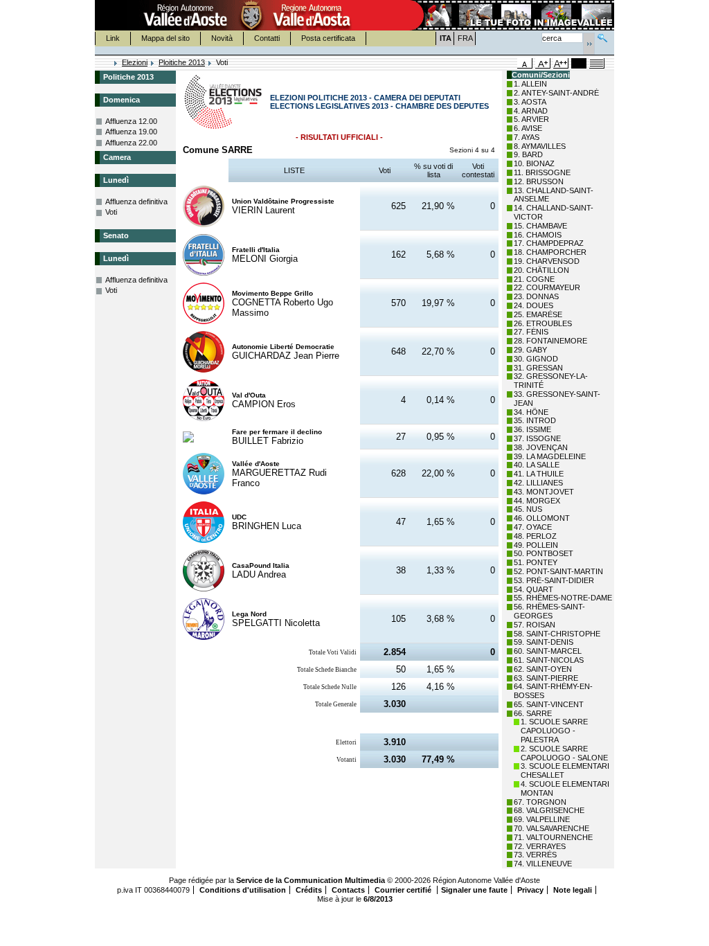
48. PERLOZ (535, 536)
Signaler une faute (474, 890)
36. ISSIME (532, 429)
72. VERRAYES (540, 846)
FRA (465, 38)
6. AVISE (528, 128)
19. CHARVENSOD (547, 261)
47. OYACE (533, 527)
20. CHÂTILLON (541, 270)
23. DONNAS (536, 296)
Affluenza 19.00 (131, 131)
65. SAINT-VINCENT (549, 704)
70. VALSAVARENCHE (551, 828)
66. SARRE (533, 713)
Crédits (309, 890)
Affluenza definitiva (136, 201)
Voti (111, 212)
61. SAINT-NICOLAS (549, 660)
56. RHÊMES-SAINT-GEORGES (549, 611)
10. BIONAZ (534, 163)
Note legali (572, 890)
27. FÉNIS (531, 332)
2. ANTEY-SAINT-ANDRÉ (556, 93)
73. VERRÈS (535, 854)
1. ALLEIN (530, 84)
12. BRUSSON (539, 181)
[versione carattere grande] (542, 63)
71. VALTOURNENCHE (553, 837)
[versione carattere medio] (524, 63)
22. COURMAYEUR (547, 287)
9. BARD (528, 154)
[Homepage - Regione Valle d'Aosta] (251, 15)
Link (113, 38)
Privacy (530, 890)
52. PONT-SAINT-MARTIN (558, 571)
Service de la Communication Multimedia (310, 880)
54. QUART (533, 589)
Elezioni (134, 62)
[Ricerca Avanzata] (602, 36)
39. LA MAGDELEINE (550, 456)
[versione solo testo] (596, 63)
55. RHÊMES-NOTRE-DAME (563, 598)
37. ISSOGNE (537, 438)
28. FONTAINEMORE (550, 341)
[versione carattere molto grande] (560, 63)
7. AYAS (526, 137)
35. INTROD (535, 420)
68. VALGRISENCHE (549, 810)
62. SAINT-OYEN (543, 669)
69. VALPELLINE (542, 819)
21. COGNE (534, 279)
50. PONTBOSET (543, 553)
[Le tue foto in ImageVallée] (511, 15)
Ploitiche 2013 (182, 62)
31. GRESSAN (538, 368)
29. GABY (530, 350)
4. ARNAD (531, 111)
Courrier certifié (404, 890)
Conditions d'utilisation (242, 890)
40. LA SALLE (536, 465)
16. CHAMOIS (538, 235)
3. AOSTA (530, 102)
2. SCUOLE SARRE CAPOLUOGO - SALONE (564, 753)
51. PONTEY (535, 562)
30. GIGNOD (536, 359)
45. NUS (528, 509)
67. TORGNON (540, 802)
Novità (222, 38)
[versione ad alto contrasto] (578, 63)
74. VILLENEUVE (543, 863)
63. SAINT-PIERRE (546, 678)
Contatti (267, 38)
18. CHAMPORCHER (550, 252)
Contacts (348, 890)
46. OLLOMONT (542, 518)
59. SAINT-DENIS (543, 642)
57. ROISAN (534, 625)
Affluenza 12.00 (131, 121)
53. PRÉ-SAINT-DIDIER (554, 580)
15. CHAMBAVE (540, 226)
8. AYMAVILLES (540, 146)
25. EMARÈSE (538, 314)
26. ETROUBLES (543, 323)
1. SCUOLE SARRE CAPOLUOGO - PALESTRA (554, 730)
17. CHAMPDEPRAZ (549, 243)
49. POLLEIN (536, 545)
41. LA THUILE (539, 474)
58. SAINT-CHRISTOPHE (557, 634)
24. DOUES (533, 305)
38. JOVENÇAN (541, 447)
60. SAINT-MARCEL (548, 651)
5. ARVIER (531, 119)
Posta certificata (328, 38)
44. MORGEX (537, 501)
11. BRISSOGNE (542, 172)
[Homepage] (105, 63)
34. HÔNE (531, 412)
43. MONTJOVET (544, 492)
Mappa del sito (165, 38)
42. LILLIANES (538, 483)
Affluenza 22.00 (131, 143)
